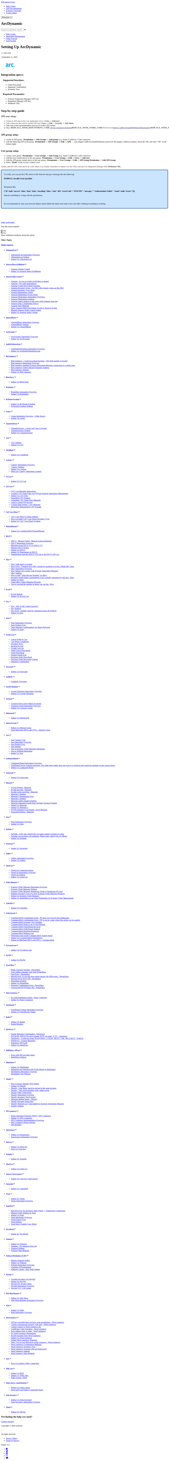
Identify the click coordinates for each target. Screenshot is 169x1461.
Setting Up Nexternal (19, 848)
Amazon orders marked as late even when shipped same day (34, 301)
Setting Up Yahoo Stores (20, 1388)
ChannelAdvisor (11, 423)
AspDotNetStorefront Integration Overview (28, 349)
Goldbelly (9, 677)
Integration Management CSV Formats (26, 507)
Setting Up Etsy (17, 613)
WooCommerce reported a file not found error (29, 1349)
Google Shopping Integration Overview (26, 691)
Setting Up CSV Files (19, 496)
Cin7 (7, 438)
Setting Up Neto (17, 824)
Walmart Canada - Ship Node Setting (25, 1269)
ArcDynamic (11, 41)
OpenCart (9, 865)
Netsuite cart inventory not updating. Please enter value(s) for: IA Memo (39, 836)
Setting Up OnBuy (18, 860)
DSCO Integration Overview (22, 543)
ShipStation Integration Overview (24, 1072)
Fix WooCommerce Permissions (23, 1333)
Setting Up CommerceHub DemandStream (27, 531)
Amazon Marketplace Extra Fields (24, 295)
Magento (9, 783)
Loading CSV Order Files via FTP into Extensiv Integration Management (39, 493)
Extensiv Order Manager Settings (24, 889)
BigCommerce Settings (20, 370)
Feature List (10, 635)
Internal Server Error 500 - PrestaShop (26, 979)
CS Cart (9, 476)
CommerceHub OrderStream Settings (25, 929)
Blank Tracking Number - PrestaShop (25, 970)
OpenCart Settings (18, 875)
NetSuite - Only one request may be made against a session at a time (37, 834)
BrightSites (10, 387)
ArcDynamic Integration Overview (24, 337)
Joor (7, 735)
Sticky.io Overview (18, 1149)
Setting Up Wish (17, 1310)
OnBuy (8, 853)
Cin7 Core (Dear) (12, 512)
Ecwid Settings (17, 594)
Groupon (9, 699)
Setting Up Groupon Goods (22, 708)
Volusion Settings (17, 1248)
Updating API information (21, 1267)
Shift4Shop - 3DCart (13, 1050)
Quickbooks (10, 1005)
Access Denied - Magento (21, 787)
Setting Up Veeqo (18, 1199)
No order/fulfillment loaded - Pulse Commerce (29, 998)
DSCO (8, 536)
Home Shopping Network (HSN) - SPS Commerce (31, 1116)
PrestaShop (10, 965)
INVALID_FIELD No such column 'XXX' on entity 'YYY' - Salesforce (39, 1036)
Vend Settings (16, 1222)
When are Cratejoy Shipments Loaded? (26, 471)
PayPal (8, 955)
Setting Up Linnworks (19, 777)
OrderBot (9, 903)
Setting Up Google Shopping (22, 694)
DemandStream (11, 526)
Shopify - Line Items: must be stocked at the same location (33, 1088)
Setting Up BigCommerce (21, 372)
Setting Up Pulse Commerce (22, 1000)
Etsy (7, 601)
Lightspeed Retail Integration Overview (26, 763)
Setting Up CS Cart (18, 481)
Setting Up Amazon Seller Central (24, 312)
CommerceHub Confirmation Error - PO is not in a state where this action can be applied (45, 920)
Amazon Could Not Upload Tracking (25, 286)
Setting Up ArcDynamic (20, 339)
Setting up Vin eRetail (19, 1234)
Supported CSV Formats (20, 498)
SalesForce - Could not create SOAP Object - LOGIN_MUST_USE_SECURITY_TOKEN (47, 1038)
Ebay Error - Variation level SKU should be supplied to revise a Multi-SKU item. (42, 566)
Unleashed (9, 1184)
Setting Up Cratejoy (18, 469)
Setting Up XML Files (19, 1375)
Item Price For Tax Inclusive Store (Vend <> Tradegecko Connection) (38, 1211)
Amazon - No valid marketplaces (24, 284)
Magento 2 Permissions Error (22, 796)
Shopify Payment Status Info (22, 1101)
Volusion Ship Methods (20, 1251)
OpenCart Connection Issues (22, 870)
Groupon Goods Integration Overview (26, 706)
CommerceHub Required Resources (25, 931)
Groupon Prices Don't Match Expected (26, 704)
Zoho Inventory (11, 1395)
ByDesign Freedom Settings (22, 406)
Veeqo (8, 1194)
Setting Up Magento (19, 805)
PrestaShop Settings (18, 981)
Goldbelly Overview (19, 681)
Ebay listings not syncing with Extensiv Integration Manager (34, 571)
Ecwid (8, 589)
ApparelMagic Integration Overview (25, 322)
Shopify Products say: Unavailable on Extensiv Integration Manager (37, 1104)
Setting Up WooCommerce (21, 1338)
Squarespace (10, 1130)
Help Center (10, 6)
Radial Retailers (17, 1024)
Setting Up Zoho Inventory (21, 1400)
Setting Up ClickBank (19, 455)
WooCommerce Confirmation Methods (26, 1344)
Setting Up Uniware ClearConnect (24, 1179)
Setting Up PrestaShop (20, 983)
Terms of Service (12, 1441)
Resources (6, 17)
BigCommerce (11, 356)
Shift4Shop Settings (18, 1057)
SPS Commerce (11, 1111)
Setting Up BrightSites (19, 394)
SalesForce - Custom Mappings (23, 1041)
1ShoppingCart (11, 250)
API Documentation (14, 8)
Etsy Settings (16, 609)
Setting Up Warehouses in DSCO (24, 552)
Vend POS (9, 1206)
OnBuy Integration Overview (22, 858)
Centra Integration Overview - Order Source (28, 416)
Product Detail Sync (19, 655)
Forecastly (9, 667)
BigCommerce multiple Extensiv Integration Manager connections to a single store (43, 365)
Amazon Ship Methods (20, 306)
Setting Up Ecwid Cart (20, 596)
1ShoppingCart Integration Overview (25, 255)
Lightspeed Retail (12, 758)
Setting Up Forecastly (19, 672)
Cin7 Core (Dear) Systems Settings (24, 517)
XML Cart (9, 1368)
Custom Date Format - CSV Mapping (25, 505)
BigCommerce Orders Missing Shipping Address (30, 368)
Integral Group (11, 723)
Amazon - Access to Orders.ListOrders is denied (30, 281)
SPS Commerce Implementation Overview (27, 1120)
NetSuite (9, 829)
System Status (11, 13)
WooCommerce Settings (20, 1351)
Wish (8, 1305)
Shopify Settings (17, 1106)
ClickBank (9, 450)
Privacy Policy (11, 1438)
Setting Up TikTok (18, 1412)
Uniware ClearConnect (14, 1174)
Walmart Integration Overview (23, 1265)
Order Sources (11, 39)
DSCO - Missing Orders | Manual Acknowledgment (31, 541)
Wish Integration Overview (21, 1312)
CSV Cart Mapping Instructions (23, 491)
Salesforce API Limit (19, 1043)
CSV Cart (9, 486)
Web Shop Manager (13, 1293)
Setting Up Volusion (19, 1244)
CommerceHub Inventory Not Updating (26, 922)
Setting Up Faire (17, 629)
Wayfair (9, 1274)
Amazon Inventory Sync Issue (23, 290)
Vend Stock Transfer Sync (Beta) (24, 1224)
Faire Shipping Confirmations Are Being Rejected (30, 627)
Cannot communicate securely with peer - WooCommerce (33, 1325)
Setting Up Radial (18, 1022)
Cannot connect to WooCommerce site (26, 1327)
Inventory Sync (17, 644)
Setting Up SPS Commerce (21, 1118)
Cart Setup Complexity (20, 642)
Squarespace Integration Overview (24, 1137)
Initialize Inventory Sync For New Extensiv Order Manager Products (38, 894)
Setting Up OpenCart (19, 877)
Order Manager (11, 882)
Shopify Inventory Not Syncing (23, 1097)
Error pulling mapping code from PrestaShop (28, 972)
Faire (8, 618)
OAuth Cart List (17, 648)
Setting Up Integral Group (21, 728)
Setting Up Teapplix (19, 1159)
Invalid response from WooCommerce (26, 1336)
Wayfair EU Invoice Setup (21, 1284)
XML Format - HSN (19, 1378)
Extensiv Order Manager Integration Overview (29, 887)
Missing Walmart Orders (20, 1260)
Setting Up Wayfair (18, 1281)
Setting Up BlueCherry (20, 382)
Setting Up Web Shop (19, 1298)
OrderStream (10, 913)
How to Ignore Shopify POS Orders (25, 1084)
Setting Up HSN (17, 1373)
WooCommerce (11, 1317)
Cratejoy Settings (17, 467)
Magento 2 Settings (18, 799)
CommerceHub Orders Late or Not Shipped (28, 924)
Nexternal (9, 843)
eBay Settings (16, 573)
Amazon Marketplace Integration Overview (28, 297)
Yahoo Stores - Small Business (16, 1383)
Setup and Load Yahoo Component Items (27, 1390)
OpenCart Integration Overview (23, 873)
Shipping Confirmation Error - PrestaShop (27, 985)
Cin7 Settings (16, 443)
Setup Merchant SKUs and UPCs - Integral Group (30, 730)
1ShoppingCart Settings (20, 257)
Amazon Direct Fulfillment (15, 264)
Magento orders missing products (24, 801)
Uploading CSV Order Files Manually (26, 500)
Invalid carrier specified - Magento (24, 792)
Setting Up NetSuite (19, 838)
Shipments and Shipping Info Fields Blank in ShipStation (33, 1069)
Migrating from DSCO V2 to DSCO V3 (27, 545)
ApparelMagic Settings (20, 325)
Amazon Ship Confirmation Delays (24, 304)
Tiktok (8, 1407)
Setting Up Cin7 (17, 445)
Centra (8, 411)
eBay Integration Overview (21, 569)
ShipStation (10, 1062)
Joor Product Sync (18, 744)
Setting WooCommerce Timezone (24, 1340)
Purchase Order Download (21, 657)
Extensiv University (13, 11)
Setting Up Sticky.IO (19, 1147)
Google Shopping (12, 686)
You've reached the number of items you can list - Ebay (32, 584)
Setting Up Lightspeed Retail (22, 768)
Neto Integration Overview (21, 822)
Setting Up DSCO (18, 550)
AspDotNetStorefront (13, 344)
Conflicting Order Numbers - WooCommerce (28, 1329)
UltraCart (9, 1164)
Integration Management (15, 36)
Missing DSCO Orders (20, 548)
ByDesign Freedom (12, 399)
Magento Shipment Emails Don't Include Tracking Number (34, 803)
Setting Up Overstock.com (21, 950)
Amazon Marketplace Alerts (22, 292)
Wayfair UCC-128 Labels (21, 1288)
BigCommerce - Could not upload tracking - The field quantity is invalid (39, 361)
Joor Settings (16, 747)
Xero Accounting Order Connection (25, 1363)
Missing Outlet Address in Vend (23, 1213)
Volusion (9, 1239)
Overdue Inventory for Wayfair (23, 1279)
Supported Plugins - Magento (22, 812)
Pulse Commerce (12, 993)
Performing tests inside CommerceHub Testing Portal (31, 936)
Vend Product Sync (18, 1220)
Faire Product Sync (18, 625)
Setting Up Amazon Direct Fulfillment (26, 271)
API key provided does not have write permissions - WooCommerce (37, 1322)
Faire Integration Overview (21, 623)
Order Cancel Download (20, 650)
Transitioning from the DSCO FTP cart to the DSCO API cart (35, 554)
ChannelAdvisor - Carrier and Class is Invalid (29, 428)
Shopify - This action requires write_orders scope (30, 1090)
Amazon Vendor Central (20, 269)
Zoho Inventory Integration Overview (25, 1402)
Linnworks (9, 773)
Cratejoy (9, 460)
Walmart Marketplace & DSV (16, 1256)
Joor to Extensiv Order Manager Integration (28, 749)
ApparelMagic (11, 317)
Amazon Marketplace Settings (22, 299)
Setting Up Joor (17, 753)
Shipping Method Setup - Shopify (24, 1099)
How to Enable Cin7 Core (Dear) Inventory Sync (30, 519)
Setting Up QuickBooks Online (23, 1012)
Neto (7, 817)
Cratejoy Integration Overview (23, 465)
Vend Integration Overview (21, 1217)
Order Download (17, 653)
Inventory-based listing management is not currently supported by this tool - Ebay (42, 578)
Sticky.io (9, 1142)
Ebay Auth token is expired (21, 564)
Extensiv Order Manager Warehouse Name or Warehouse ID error (37, 891)
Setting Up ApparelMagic (21, 327)
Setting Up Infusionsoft (20, 718)
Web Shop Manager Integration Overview (27, 1300)
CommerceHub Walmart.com (22, 933)
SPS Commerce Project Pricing (23, 1122)
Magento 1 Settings (18, 794)
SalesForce (10, 1029)
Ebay (8, 559)
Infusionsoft (10, 713)
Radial (8, 1017)
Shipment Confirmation (20, 662)
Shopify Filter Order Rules (21, 1093)
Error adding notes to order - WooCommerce (28, 1331)
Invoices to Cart (17, 646)
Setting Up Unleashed (19, 1189)
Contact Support (7, 1422)
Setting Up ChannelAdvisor (22, 433)
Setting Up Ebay (17, 580)
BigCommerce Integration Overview (25, 363)
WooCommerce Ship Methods (23, 1353)
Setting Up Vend (17, 1215)
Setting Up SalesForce (19, 1045)
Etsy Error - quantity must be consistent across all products (33, 611)
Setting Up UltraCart (19, 1169)
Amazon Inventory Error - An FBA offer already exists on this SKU (37, 288)
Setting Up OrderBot (19, 908)
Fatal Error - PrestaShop (20, 974)
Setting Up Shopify (18, 1086)
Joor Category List (18, 740)
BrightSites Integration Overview (24, 392)
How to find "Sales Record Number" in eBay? (29, 575)
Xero (7, 1359)
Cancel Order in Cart (19, 639)
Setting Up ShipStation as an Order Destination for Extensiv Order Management (42, 898)
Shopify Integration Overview (22, 1095)
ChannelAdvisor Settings (20, 431)
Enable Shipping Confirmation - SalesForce (28, 1034)
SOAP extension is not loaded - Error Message (29, 810)
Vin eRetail (10, 1229)
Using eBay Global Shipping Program (26, 582)
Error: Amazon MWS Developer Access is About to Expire (34, 308)
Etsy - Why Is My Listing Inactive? (24, 606)
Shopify (8, 1079)
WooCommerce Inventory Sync (23, 1347)
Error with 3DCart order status (23, 1055)
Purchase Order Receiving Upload (24, 659)
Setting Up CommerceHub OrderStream (26, 938)
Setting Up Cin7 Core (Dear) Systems (25, 521)
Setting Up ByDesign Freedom (23, 404)
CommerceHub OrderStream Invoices (25, 927)
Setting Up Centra (18, 418)
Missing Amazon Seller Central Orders (26, 310)
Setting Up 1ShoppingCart (21, 259)
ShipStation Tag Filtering (20, 1074)
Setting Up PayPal (18, 960)
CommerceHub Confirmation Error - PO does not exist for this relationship (40, 918)
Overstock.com (11, 945)
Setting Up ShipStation (20, 1067)
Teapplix (9, 1154)
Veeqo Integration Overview (22, 1201)
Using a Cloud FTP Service (21, 502)
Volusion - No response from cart (24, 1246)
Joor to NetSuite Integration (21, 751)
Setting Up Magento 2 (19, 807)
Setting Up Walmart (18, 1263)
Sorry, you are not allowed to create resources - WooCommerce (35, 1342)
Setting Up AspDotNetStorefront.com (25, 351)
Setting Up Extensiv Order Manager (25, 896)
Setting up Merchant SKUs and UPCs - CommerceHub (32, 940)
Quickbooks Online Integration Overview (27, 1010)
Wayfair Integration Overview (22, 1286)
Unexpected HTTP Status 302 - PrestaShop (28, 988)
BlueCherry (10, 377)
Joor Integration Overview (21, 742)
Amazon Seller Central (14, 276)
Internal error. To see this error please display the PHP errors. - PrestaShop (40, 976)
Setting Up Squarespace (20, 1135)
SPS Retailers (16, 1125)
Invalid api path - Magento (21, 790)
